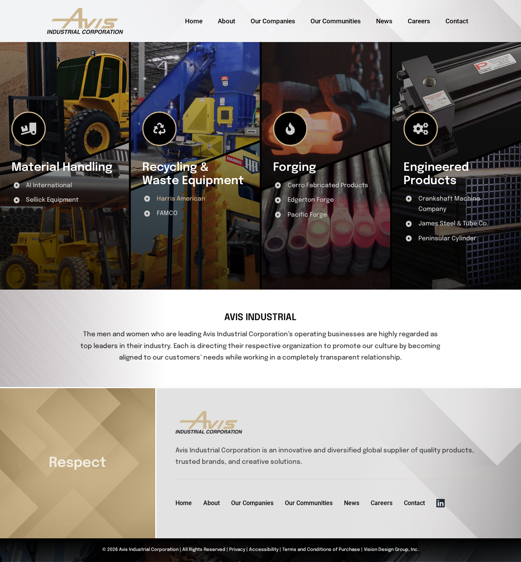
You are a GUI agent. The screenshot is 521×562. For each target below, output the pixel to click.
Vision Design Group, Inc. (391, 549)
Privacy (237, 549)
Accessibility (263, 549)
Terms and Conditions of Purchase (321, 549)
